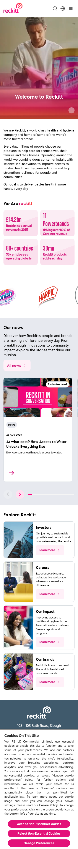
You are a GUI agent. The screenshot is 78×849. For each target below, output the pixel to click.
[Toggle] (71, 8)
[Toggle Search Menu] (55, 8)
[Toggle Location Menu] (62, 8)
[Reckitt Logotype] (13, 8)
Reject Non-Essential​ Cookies (39, 834)
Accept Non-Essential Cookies (39, 824)
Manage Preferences (39, 843)
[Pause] (71, 110)
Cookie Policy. (48, 805)
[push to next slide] (20, 494)
